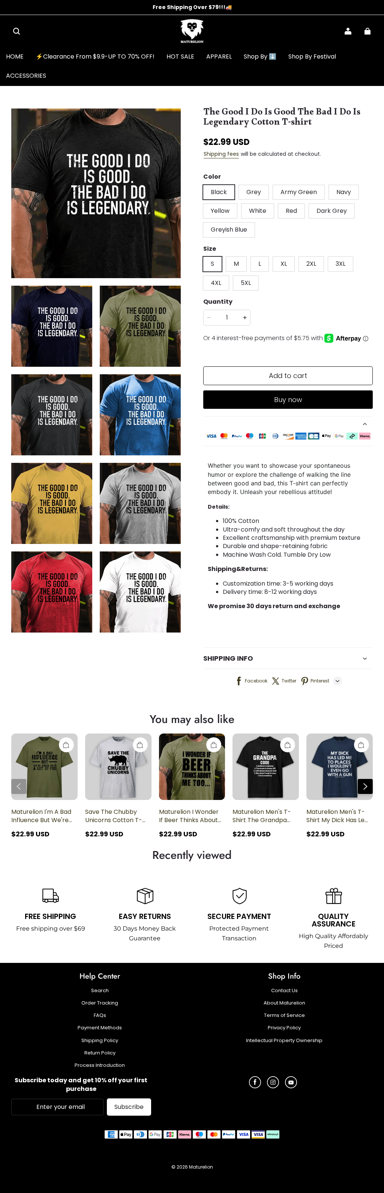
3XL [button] (340, 263)
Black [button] (219, 192)
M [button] (236, 263)
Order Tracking (99, 1003)
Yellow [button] (220, 210)
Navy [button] (343, 192)
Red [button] (291, 210)
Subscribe (129, 1107)
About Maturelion (284, 1003)
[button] (16, 31)
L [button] (259, 263)
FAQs (100, 1015)
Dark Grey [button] (331, 210)
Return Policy (100, 1053)
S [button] (212, 263)
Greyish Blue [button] (229, 229)
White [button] (257, 210)
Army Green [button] (298, 192)
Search (100, 990)
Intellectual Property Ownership (284, 1040)
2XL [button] (311, 263)
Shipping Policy (99, 1040)
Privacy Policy (284, 1027)
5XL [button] (246, 283)
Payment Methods (100, 1027)
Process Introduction (100, 1065)
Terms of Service (284, 1015)
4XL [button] (216, 283)
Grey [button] (253, 192)
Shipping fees (221, 154)
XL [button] (283, 263)
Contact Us (284, 990)
